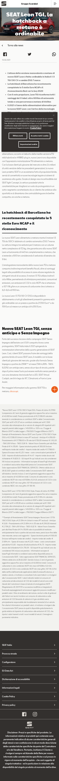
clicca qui (14, 391)
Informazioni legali (11, 688)
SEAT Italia (7, 645)
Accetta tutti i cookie (40, 136)
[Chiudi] (54, 115)
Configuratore (9, 662)
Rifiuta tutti (18, 136)
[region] (30, 132)
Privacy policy (8, 705)
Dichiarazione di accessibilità (16, 679)
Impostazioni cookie (28, 144)
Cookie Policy (8, 696)
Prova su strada (9, 654)
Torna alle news (15, 45)
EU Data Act (7, 671)
